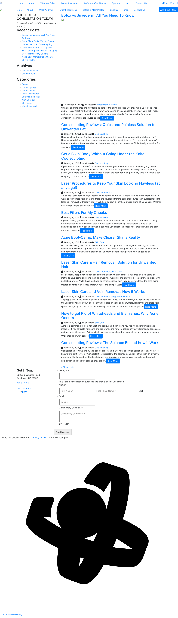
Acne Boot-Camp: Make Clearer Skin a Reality (100, 237)
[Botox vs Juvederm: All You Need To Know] (92, 60)
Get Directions (24, 388)
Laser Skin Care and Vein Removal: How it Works (103, 291)
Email (62, 396)
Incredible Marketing (12, 614)
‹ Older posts (67, 367)
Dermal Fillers (110, 104)
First (98, 391)
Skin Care (99, 242)
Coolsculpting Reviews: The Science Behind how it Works (110, 342)
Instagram (64, 370)
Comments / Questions (71, 407)
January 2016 (28, 73)
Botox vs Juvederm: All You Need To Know (97, 15)
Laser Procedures (103, 192)
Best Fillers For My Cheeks (84, 212)
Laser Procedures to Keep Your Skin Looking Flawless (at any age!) (110, 185)
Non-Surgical (28, 100)
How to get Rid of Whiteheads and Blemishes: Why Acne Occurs (109, 315)
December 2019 (30, 70)
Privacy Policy (39, 437)
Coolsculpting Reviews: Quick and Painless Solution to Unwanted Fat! (108, 126)
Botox (100, 104)
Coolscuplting (102, 134)
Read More (107, 118)
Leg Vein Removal (121, 296)
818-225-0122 (24, 383)
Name (62, 384)
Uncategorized (29, 106)
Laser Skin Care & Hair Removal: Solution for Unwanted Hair (108, 264)
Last (141, 391)
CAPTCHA (64, 424)
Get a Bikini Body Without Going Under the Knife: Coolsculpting (103, 156)
